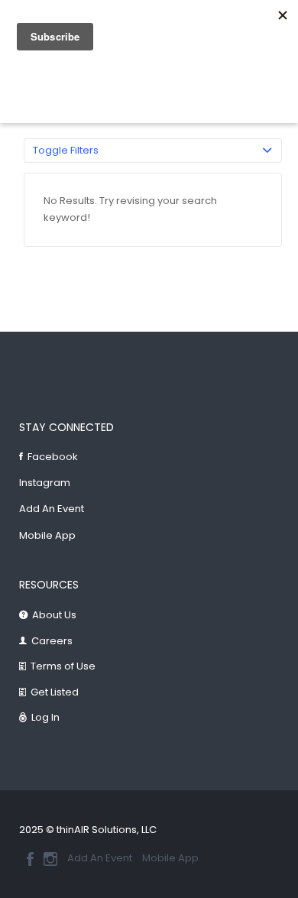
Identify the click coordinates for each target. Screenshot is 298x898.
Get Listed (55, 692)
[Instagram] (50, 859)
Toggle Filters (66, 150)
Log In (45, 717)
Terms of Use (63, 666)
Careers (52, 641)
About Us (54, 615)
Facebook (53, 456)
